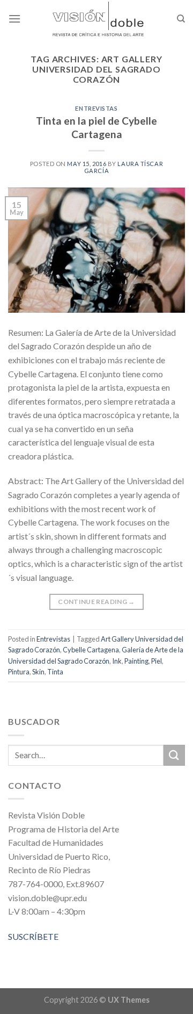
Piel (156, 661)
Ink (117, 661)
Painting (136, 661)
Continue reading (96, 602)
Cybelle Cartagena (91, 649)
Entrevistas (96, 108)
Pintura (18, 671)
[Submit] (174, 755)
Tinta (55, 671)
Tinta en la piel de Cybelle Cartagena (96, 127)
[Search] (181, 19)
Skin (38, 671)
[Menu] (14, 18)
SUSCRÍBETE (33, 936)
